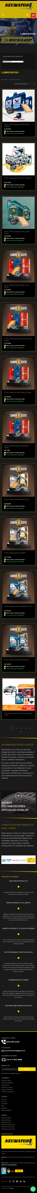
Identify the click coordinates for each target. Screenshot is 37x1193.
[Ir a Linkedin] (24, 1181)
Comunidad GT (5, 1085)
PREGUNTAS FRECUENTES (8, 1124)
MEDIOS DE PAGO (6, 1120)
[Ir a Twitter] (17, 1181)
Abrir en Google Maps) (9, 1165)
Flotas (2, 1106)
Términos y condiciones (7, 1091)
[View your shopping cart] (27, 15)
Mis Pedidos (4, 1103)
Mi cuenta (4, 1099)
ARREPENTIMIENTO (6, 1110)
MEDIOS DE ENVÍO (6, 1122)
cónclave (11, 1188)
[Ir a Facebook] (10, 1181)
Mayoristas (4, 1108)
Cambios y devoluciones (7, 1127)
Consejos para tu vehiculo (8, 1129)
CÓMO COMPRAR (6, 1118)
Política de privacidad (7, 1089)
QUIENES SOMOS (6, 1080)
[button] (33, 1189)
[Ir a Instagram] (13, 1181)
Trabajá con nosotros (7, 1087)
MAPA (33, 16)
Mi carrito (3, 1101)
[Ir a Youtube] (20, 1181)
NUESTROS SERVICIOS (7, 1083)
